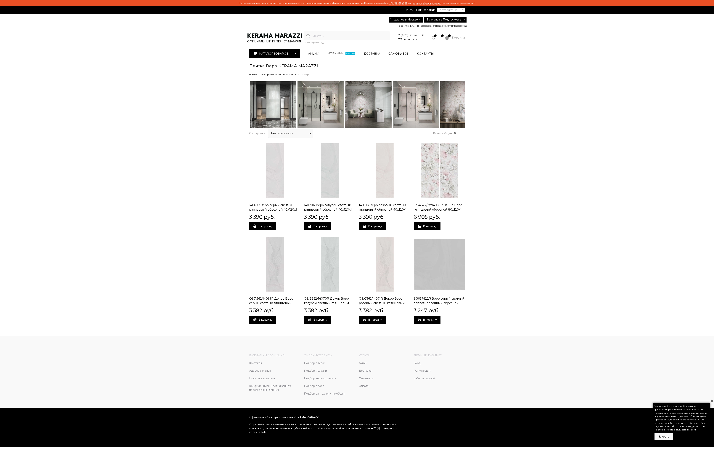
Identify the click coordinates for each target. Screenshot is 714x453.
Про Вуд (319, 43)
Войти (409, 10)
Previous (247, 105)
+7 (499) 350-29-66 (398, 3)
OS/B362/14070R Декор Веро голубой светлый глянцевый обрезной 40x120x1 (326, 303)
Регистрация (425, 10)
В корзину (265, 226)
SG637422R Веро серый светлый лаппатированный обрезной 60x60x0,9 (439, 303)
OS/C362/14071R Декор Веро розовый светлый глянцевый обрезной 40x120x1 (382, 303)
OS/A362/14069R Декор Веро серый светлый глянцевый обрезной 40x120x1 (271, 303)
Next (467, 105)
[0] (434, 39)
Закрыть (663, 436)
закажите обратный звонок (427, 3)
